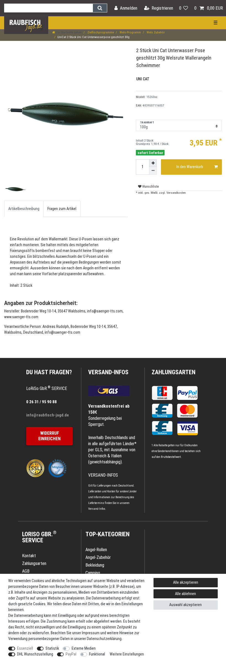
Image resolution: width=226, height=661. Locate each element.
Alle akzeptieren (185, 582)
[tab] (24, 209)
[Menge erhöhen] (153, 163)
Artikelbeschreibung (23, 208)
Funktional (97, 654)
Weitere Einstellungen (127, 654)
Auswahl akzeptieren (185, 604)
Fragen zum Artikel (61, 208)
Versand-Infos (96, 509)
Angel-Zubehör (98, 557)
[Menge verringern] (153, 171)
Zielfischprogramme (100, 32)
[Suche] (100, 8)
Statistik (52, 648)
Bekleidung (94, 565)
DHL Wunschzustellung (35, 654)
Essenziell (25, 648)
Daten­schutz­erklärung (104, 638)
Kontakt (29, 555)
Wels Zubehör (155, 32)
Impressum (90, 633)
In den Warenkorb (189, 166)
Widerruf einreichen (49, 436)
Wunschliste (150, 187)
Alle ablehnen (185, 593)
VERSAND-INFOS (108, 372)
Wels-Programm (130, 32)
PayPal (71, 654)
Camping (92, 572)
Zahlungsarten (173, 372)
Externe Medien (84, 648)
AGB (25, 571)
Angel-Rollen (96, 549)
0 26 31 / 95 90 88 (41, 401)
